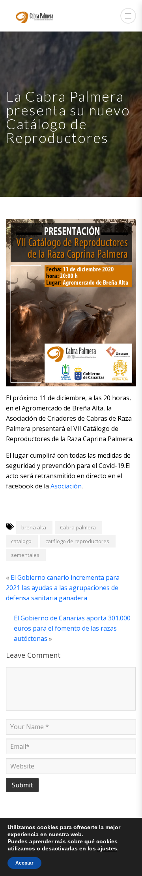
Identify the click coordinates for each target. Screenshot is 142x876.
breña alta (33, 527)
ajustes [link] (107, 848)
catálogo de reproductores (77, 541)
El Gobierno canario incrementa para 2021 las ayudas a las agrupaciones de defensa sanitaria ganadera (63, 587)
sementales (25, 555)
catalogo (21, 541)
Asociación (66, 486)
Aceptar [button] (24, 863)
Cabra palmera (78, 527)
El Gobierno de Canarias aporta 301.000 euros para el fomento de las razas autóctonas (72, 628)
